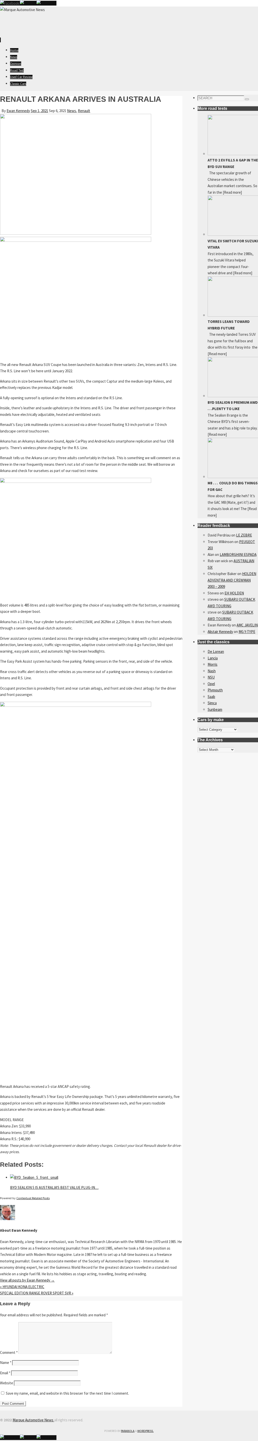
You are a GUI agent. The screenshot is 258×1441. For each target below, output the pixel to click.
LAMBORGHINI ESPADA (238, 554)
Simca (212, 702)
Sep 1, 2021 (39, 110)
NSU (211, 677)
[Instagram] (46, 3)
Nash (212, 670)
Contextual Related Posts (33, 1198)
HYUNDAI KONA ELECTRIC (22, 1286)
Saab (211, 696)
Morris (212, 664)
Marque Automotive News (33, 1420)
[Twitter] (28, 3)
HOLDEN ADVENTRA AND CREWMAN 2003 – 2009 (232, 580)
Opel (211, 683)
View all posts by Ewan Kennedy (27, 1280)
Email (5, 1372)
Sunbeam (215, 709)
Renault (84, 110)
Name (5, 1362)
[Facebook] (10, 3)
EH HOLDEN (234, 593)
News (71, 110)
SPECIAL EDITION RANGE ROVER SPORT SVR (36, 1293)
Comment (9, 1352)
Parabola (128, 1431)
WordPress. (145, 1431)
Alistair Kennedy (220, 631)
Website (6, 1383)
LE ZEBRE (244, 535)
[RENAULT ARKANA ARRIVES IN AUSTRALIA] (75, 233)
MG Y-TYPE (247, 631)
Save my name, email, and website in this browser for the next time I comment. (67, 1393)
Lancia (213, 658)
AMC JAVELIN (247, 625)
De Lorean (216, 651)
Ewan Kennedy (18, 110)
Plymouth (215, 690)
